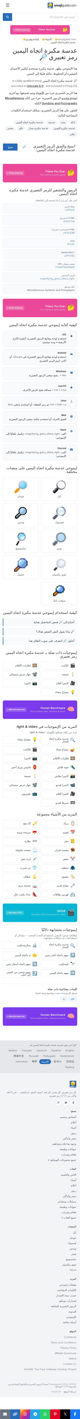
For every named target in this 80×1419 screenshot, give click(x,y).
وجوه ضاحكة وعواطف (64, 1143)
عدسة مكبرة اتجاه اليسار (62, 740)
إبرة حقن (29, 859)
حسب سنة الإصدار (66, 1295)
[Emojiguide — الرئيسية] (72, 1084)
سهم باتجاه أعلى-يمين (60, 955)
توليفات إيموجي (67, 1284)
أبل (74, 1232)
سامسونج (71, 1259)
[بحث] (7, 17)
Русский (34, 1056)
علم (21, 128)
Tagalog (69, 1067)
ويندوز (73, 1248)
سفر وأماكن (69, 1138)
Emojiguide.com (67, 39)
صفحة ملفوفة (26, 850)
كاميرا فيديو (65, 785)
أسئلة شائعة (69, 1322)
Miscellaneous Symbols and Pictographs (51, 290)
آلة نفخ (30, 823)
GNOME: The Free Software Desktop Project (50, 1369)
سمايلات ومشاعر (67, 1201)
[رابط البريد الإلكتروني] (5, 1414)
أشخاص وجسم (68, 1117)
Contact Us (69, 1364)
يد (64, 998)
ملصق (68, 876)
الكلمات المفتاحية (66, 1290)
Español (56, 1050)
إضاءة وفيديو (32, 39)
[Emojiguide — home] (61, 6)
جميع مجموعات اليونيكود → (62, 1160)
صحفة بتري (27, 885)
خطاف (30, 876)
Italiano (13, 1050)
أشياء (73, 1127)
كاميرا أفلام (65, 683)
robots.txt (56, 1391)
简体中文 (19, 1056)
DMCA (72, 1358)
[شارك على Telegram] (35, 1414)
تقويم (69, 832)
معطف (68, 867)
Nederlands (67, 1056)
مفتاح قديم (66, 885)
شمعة (68, 674)
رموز (73, 1133)
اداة (73, 122)
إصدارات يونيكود (67, 1300)
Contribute (70, 1337)
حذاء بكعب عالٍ (25, 894)
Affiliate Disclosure (65, 1353)
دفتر (69, 841)
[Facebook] (73, 1103)
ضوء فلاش (66, 767)
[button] (40, 208)
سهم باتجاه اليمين (62, 972)
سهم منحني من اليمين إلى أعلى (22, 973)
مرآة (69, 823)
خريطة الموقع (70, 1391)
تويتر (73, 1253)
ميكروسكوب (27, 945)
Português (49, 1056)
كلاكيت (68, 665)
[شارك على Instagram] (25, 1414)
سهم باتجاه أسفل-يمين (21, 964)
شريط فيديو (65, 802)
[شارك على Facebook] (75, 1414)
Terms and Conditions (63, 1342)
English (70, 1050)
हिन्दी (34, 1061)
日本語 (70, 1061)
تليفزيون (29, 793)
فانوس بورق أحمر (24, 767)
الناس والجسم (68, 1174)
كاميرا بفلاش (65, 776)
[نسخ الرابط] (15, 1414)
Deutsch (42, 1050)
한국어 (57, 1061)
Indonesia (21, 1061)
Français (27, 1050)
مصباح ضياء (65, 749)
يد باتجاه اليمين (26, 955)
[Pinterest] (58, 1103)
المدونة (72, 1311)
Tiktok (72, 1270)
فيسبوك (72, 1243)
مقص (69, 859)
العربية (45, 1061)
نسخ (10, 147)
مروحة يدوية (27, 832)
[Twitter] (66, 1103)
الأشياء (48, 39)
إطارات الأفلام (26, 665)
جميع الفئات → (68, 1217)
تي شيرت (28, 867)
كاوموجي (71, 1317)
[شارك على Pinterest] (55, 1414)
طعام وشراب (69, 1154)
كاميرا (30, 683)
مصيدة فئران (65, 850)
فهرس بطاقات (64, 894)
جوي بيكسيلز (69, 1264)
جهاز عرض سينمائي (23, 674)
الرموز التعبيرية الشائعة (63, 1306)
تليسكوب (67, 964)
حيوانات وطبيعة (68, 1149)
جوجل (73, 1237)
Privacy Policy (68, 1347)
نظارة (31, 841)
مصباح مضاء (65, 692)
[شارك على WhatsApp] (45, 1414)
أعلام (73, 1122)
